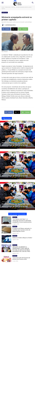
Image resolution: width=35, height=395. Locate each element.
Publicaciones (7, 7)
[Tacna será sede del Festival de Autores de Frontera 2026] (6, 259)
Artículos (13, 7)
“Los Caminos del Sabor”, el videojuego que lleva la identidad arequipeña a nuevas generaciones (22, 220)
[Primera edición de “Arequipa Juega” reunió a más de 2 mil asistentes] (17, 135)
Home (3, 7)
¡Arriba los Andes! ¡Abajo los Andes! (22, 237)
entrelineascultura (11, 25)
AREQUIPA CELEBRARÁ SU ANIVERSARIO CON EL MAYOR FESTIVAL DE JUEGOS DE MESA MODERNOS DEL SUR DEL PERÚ (21, 249)
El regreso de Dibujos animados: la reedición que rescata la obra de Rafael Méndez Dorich (21, 230)
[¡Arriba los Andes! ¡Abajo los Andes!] (6, 239)
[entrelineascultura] (3, 25)
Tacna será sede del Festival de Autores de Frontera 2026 (21, 258)
